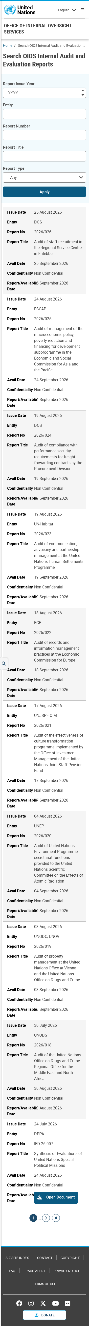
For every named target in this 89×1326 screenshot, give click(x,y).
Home (7, 45)
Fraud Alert (34, 1270)
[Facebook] (20, 1303)
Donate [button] (48, 1315)
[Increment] (83, 90)
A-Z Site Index (17, 1257)
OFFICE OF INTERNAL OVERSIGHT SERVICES (37, 28)
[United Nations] (19, 10)
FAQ (12, 1270)
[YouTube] (55, 1303)
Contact (44, 1257)
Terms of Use (44, 1283)
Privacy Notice (66, 1270)
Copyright (70, 1257)
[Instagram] (31, 1303)
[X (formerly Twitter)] (43, 1303)
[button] (56, 1198)
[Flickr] (68, 1303)
